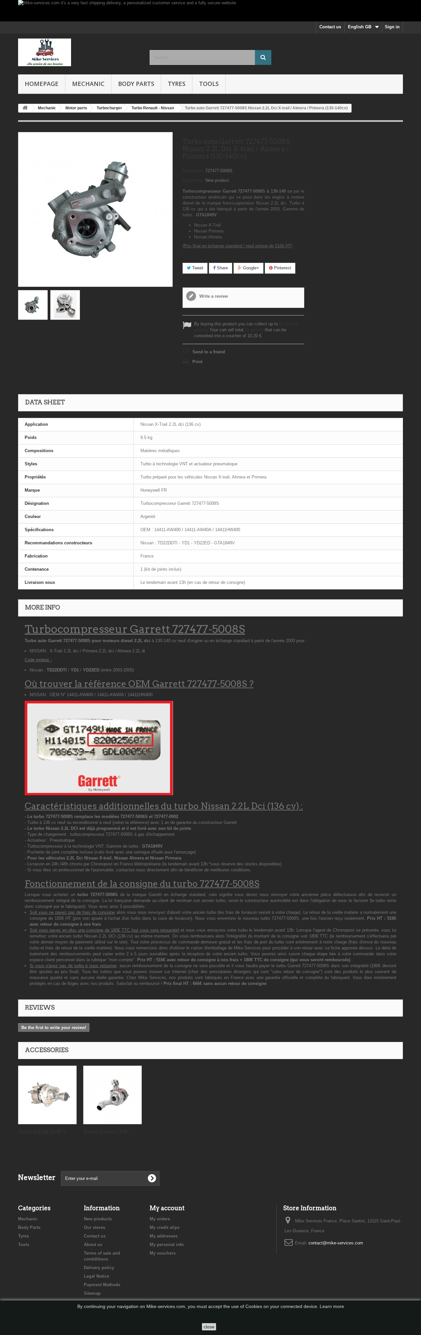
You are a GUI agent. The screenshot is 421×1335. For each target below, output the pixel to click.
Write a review (213, 296)
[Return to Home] (25, 108)
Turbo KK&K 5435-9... (43, 1132)
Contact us (330, 26)
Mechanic (88, 84)
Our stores (94, 1227)
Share (221, 267)
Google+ (250, 267)
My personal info (167, 1244)
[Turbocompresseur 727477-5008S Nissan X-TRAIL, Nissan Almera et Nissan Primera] (65, 304)
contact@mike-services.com (336, 1242)
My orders (160, 1218)
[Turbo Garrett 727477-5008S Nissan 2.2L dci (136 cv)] (32, 304)
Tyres (177, 84)
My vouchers (163, 1253)
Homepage (42, 84)
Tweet (197, 267)
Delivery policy (99, 1267)
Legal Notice (96, 1276)
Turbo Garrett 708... (107, 1132)
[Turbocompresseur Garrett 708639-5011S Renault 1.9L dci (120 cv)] (112, 1095)
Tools (209, 84)
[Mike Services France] (79, 52)
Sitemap (92, 1293)
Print (197, 361)
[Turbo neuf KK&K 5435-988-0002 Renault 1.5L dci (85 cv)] (47, 1095)
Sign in (392, 26)
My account (167, 1208)
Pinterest (282, 267)
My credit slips (165, 1227)
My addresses (164, 1236)
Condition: (193, 180)
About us (93, 1244)
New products (98, 1218)
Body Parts (136, 84)
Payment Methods (102, 1284)
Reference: (193, 170)
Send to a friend (208, 351)
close (209, 1326)
